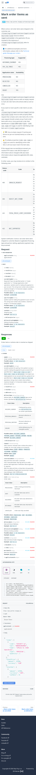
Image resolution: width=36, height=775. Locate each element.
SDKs (3, 725)
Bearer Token (6, 616)
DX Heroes (16, 771)
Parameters (7, 623)
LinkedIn (4, 743)
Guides (3, 723)
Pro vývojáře (5, 758)
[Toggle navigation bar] (2, 2)
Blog (2, 753)
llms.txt (3, 761)
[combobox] (29, 2)
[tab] (3, 350)
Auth (5, 614)
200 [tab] (4, 338)
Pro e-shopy (5, 755)
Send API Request (9, 683)
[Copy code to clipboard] (31, 583)
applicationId (7, 626)
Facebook (4, 738)
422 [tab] (8, 338)
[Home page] (3, 7)
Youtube (4, 740)
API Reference (5, 728)
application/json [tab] (6, 261)
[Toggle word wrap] (28, 583)
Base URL (7, 608)
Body (5, 633)
